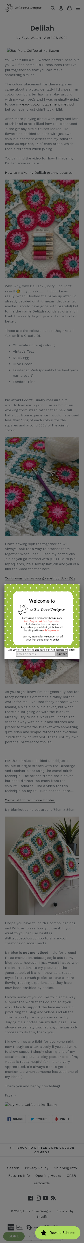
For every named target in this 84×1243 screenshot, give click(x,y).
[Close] (79, 584)
